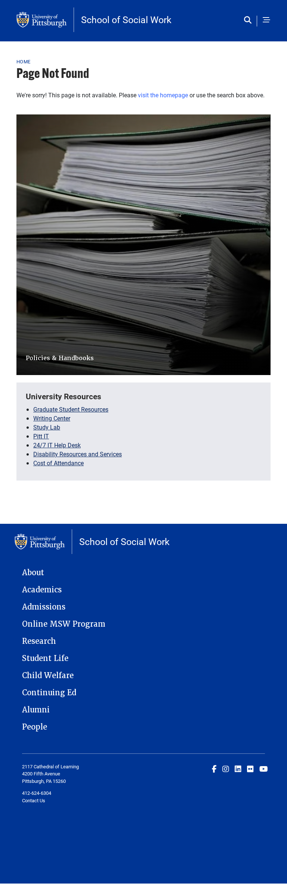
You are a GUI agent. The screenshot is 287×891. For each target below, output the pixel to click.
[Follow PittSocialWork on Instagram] (225, 769)
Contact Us (33, 800)
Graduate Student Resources (70, 409)
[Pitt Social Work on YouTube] (263, 769)
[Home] (45, 19)
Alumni (36, 710)
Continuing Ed (49, 693)
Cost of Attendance (58, 463)
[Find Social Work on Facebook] (214, 769)
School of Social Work (126, 19)
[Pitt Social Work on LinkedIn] (238, 769)
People (34, 727)
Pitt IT (41, 436)
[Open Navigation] (266, 20)
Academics (42, 590)
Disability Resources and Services (77, 454)
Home (23, 61)
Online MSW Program (63, 624)
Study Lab (46, 427)
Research (39, 641)
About (33, 572)
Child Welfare (48, 675)
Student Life (45, 658)
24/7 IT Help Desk (57, 445)
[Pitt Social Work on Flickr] (250, 769)
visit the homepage (163, 95)
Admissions (43, 607)
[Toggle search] (249, 20)
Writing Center (51, 418)
